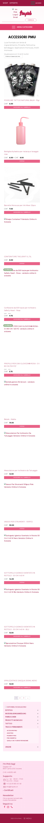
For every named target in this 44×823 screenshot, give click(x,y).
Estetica (8, 710)
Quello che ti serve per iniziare (17, 741)
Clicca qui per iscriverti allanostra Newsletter (12, 799)
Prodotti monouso (14, 720)
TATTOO (8, 724)
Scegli (22, 161)
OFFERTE (14, 3)
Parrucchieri (10, 717)
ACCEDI (38, 3)
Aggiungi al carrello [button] (22, 107)
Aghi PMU (10, 733)
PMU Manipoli (11, 738)
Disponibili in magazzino (16, 707)
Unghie (8, 747)
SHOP (5, 3)
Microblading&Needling (15, 714)
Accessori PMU (12, 730)
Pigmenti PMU (11, 736)
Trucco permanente (13, 727)
